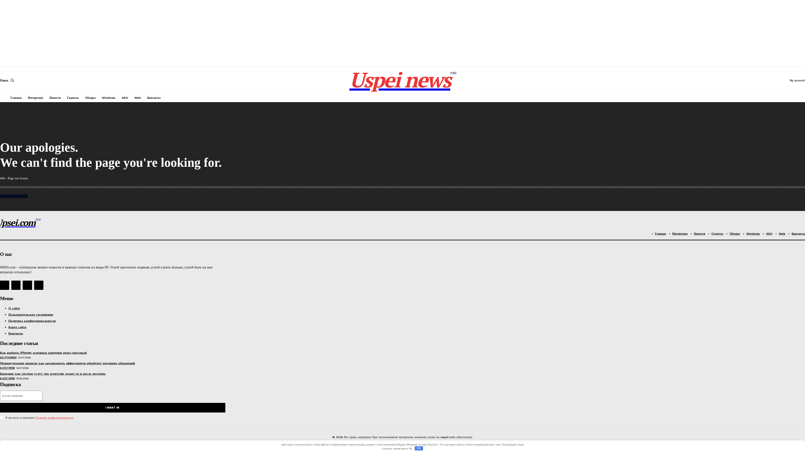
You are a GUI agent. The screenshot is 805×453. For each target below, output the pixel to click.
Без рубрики (8, 357)
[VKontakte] (16, 285)
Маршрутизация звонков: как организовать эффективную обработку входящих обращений (67, 363)
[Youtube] (38, 285)
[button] (8, 80)
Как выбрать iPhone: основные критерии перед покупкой (43, 353)
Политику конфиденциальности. (55, 417)
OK (419, 448)
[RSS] (4, 285)
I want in (112, 407)
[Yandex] (27, 285)
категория (7, 368)
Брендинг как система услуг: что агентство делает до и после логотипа (53, 374)
